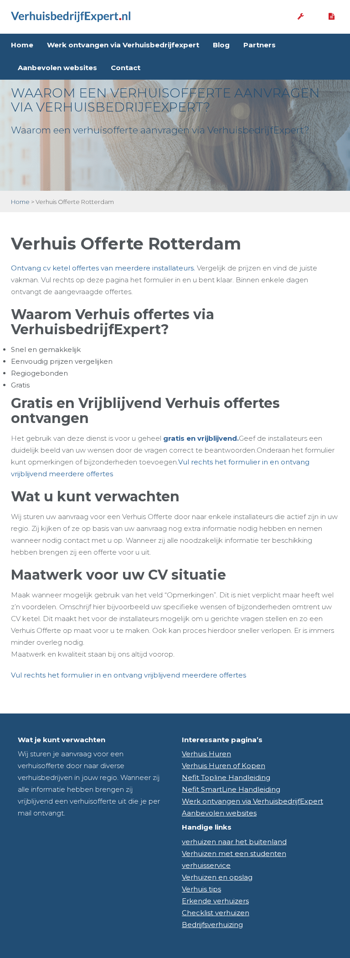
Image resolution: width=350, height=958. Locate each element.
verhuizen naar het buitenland (234, 841)
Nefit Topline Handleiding (226, 777)
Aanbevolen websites (57, 67)
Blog (221, 45)
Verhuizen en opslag (217, 877)
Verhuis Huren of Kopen (223, 765)
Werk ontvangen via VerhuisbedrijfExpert (252, 801)
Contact (125, 67)
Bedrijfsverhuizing (212, 924)
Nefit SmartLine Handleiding (231, 789)
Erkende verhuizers (215, 901)
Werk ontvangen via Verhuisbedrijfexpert (123, 45)
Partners (259, 45)
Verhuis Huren (206, 753)
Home (22, 45)
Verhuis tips (201, 889)
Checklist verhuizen (215, 912)
